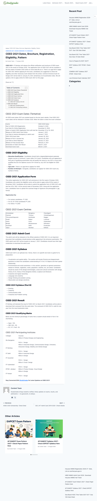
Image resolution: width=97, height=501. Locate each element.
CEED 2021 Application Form (15, 94)
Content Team (10, 61)
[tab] (32, 454)
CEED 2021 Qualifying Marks (17, 105)
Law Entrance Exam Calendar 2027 (80, 78)
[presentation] (18, 429)
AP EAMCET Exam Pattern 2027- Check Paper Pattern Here (18, 443)
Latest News (47, 3)
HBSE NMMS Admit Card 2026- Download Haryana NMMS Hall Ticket (79, 29)
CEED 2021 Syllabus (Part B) (17, 101)
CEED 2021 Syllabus (13, 100)
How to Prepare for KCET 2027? (79, 61)
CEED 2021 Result (12, 103)
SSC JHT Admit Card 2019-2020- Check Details (50, 404)
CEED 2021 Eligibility (13, 92)
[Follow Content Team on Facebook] (12, 397)
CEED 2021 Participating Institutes (18, 107)
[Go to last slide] (7, 436)
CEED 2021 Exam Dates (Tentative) (17, 90)
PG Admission (29, 50)
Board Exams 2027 (81, 3)
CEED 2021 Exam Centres (15, 96)
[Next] (60, 436)
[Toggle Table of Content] (25, 88)
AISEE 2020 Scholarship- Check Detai (14, 404)
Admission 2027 (10, 50)
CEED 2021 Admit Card (14, 98)
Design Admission (19, 50)
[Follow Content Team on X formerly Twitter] (15, 397)
